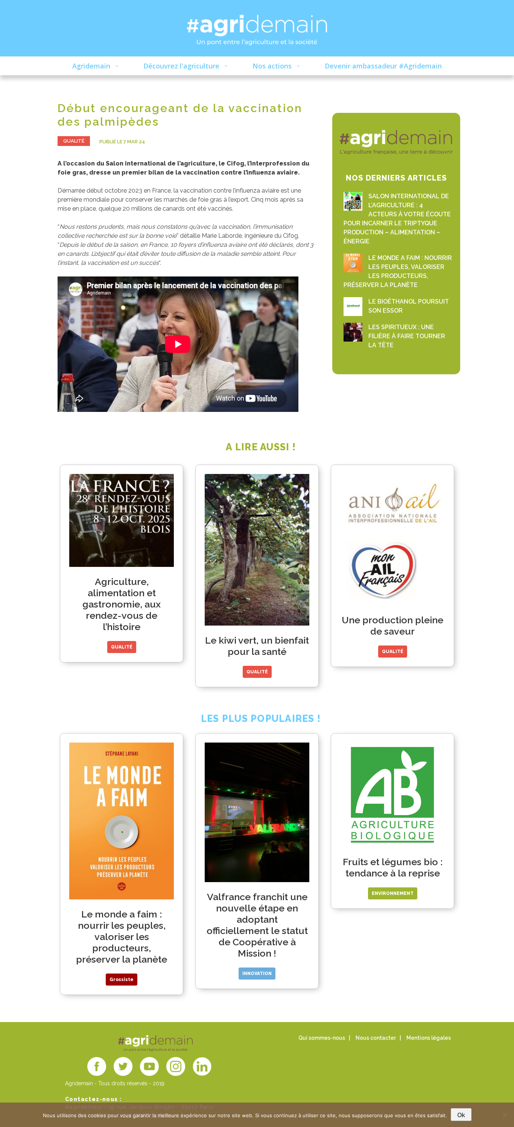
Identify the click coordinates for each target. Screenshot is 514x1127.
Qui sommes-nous (321, 1038)
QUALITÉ (73, 141)
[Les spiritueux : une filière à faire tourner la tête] (353, 332)
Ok (461, 1115)
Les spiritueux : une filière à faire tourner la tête (406, 336)
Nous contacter (376, 1038)
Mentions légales (428, 1038)
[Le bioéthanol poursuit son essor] (353, 306)
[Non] (504, 1115)
